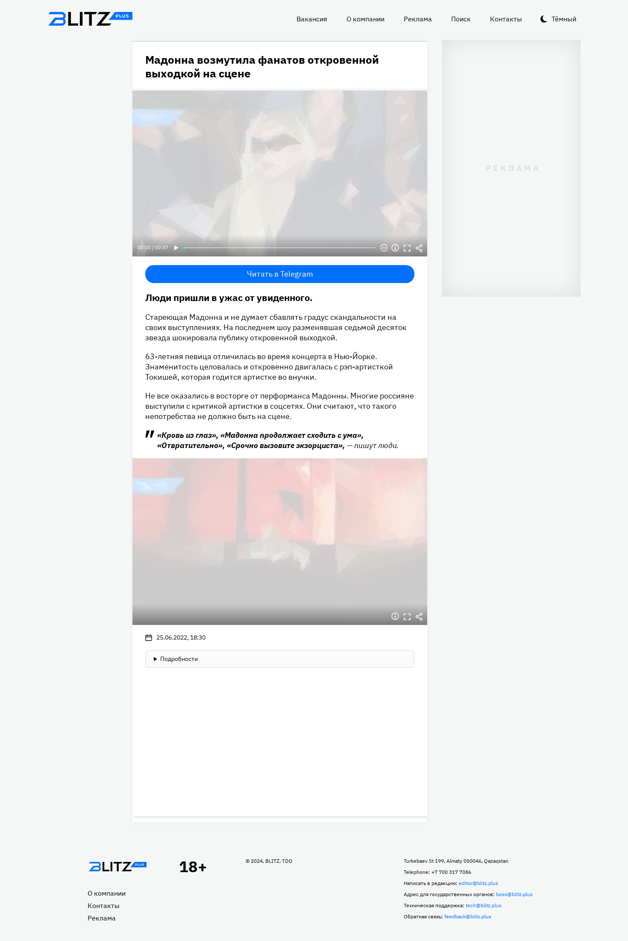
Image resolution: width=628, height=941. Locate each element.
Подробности (179, 659)
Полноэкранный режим (407, 248)
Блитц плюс (90, 19)
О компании (365, 19)
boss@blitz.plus (514, 894)
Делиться (419, 248)
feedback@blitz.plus (467, 916)
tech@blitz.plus (484, 905)
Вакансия (311, 19)
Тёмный (564, 19)
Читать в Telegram (280, 274)
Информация (395, 248)
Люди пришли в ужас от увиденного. (229, 297)
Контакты (506, 19)
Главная (117, 866)
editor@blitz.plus (478, 883)
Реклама (418, 19)
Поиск (461, 19)
